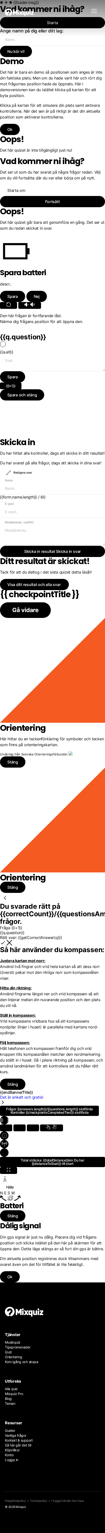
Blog (8, 1398)
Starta (52, 22)
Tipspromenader (18, 1347)
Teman (10, 1403)
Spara (12, 296)
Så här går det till (18, 1445)
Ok (9, 1276)
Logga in (11, 1460)
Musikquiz (13, 1342)
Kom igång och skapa (21, 1362)
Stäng (12, 1215)
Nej (37, 296)
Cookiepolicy (38, 1501)
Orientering (13, 1357)
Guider (10, 1430)
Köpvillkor (12, 1450)
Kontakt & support (19, 1440)
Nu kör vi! (16, 51)
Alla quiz (11, 1389)
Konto (9, 1455)
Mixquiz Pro (14, 1394)
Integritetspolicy (15, 1501)
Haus (80, 1501)
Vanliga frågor (15, 1435)
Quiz (8, 1352)
